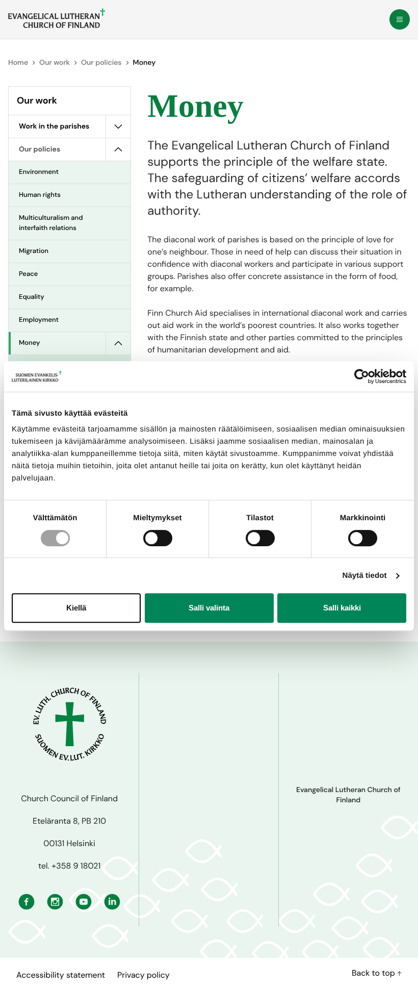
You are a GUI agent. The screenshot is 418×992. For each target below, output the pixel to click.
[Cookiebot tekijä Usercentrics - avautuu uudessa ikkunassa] (361, 376)
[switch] (157, 538)
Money (29, 343)
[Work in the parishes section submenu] (118, 126)
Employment (39, 320)
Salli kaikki (342, 607)
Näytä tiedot (365, 575)
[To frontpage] (56, 18)
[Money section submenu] (118, 343)
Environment (39, 172)
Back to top (374, 973)
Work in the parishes (54, 126)
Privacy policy (143, 975)
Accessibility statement (60, 975)
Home (18, 62)
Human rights (40, 195)
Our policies (101, 62)
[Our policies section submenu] (118, 149)
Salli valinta (209, 607)
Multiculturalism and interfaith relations (51, 223)
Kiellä (76, 607)
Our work (54, 62)
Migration (33, 251)
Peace (28, 274)
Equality (31, 297)
